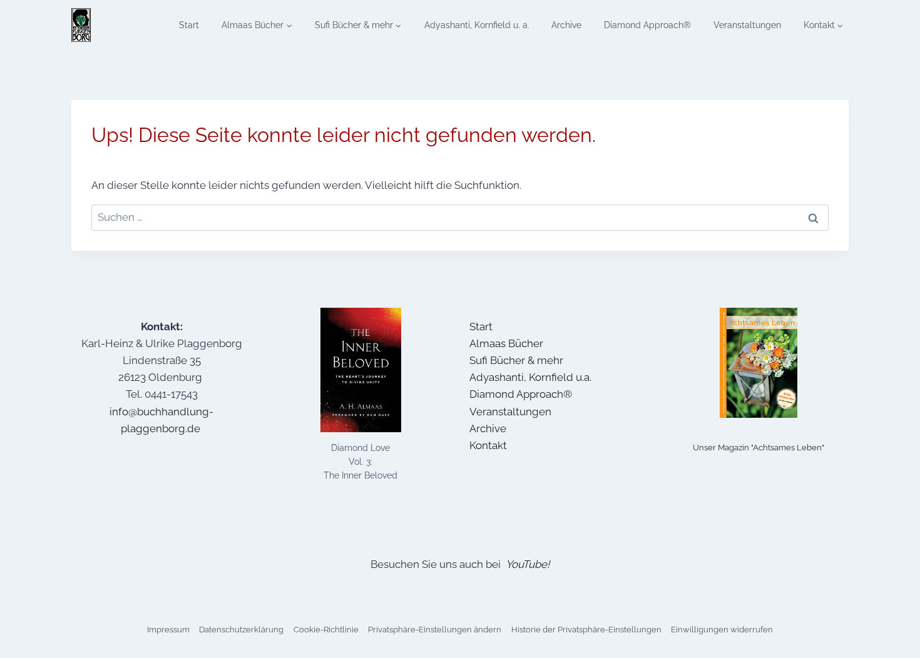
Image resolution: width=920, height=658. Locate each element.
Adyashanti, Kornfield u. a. (476, 25)
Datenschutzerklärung (241, 629)
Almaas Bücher (506, 343)
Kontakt (488, 445)
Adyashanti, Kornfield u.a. (530, 377)
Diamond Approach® (647, 25)
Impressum (168, 629)
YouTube (526, 564)
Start (189, 25)
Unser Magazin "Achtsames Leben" (758, 447)
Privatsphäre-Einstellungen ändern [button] (434, 629)
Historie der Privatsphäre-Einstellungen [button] (586, 629)
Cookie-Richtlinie (326, 629)
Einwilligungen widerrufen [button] (722, 629)
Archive (566, 25)
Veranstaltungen (747, 25)
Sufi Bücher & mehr (516, 360)
